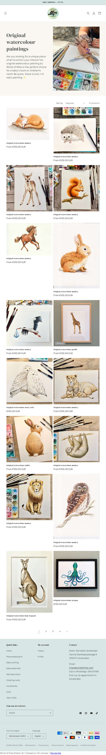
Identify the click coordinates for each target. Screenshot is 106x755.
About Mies (11, 697)
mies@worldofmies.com (81, 667)
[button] (5, 13)
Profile (41, 656)
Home (9, 651)
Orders (41, 651)
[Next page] (67, 631)
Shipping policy (72, 745)
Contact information (88, 745)
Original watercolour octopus (66, 600)
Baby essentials (13, 668)
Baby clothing (12, 662)
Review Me (55, 753)
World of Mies (18, 745)
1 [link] (39, 631)
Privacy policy (43, 745)
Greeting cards (13, 680)
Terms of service (57, 745)
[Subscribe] (50, 713)
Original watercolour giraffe (65, 350)
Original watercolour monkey (18, 143)
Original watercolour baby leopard (21, 616)
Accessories (11, 686)
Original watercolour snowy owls (20, 407)
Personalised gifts (14, 656)
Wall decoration (13, 674)
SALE (8, 692)
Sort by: (59, 103)
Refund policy (30, 745)
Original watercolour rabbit (18, 465)
